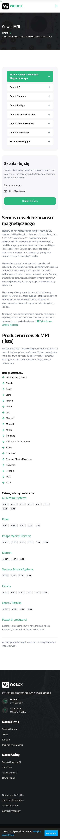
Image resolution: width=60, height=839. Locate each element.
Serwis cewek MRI (11, 762)
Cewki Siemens (18, 96)
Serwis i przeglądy (20, 141)
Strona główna (9, 729)
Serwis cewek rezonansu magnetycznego (24, 76)
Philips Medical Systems (16, 536)
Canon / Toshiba (11, 602)
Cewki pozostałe (19, 132)
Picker (5, 519)
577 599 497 (15, 185)
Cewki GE (15, 87)
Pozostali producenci (14, 619)
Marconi (7, 552)
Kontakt (6, 740)
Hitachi (6, 586)
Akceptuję (51, 833)
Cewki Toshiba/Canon (22, 123)
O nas (5, 734)
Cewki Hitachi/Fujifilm (22, 114)
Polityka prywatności (12, 745)
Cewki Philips (17, 105)
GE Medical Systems (14, 497)
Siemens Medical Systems (17, 569)
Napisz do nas (30, 201)
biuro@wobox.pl (17, 191)
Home (5, 33)
